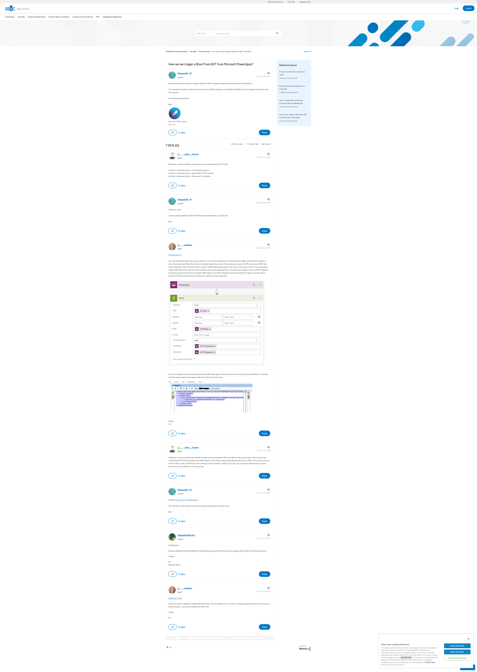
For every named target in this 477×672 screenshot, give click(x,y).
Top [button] (170, 647)
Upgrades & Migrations (112, 17)
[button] (172, 132)
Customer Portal (276, 2)
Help (456, 8)
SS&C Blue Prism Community (176, 51)
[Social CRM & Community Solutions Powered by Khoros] (305, 648)
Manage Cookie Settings (457, 658)
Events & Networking (36, 17)
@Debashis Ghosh (175, 598)
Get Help (21, 17)
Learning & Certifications (82, 17)
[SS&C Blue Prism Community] (17, 8)
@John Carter (181, 500)
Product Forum (204, 51)
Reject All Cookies (457, 652)
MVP (98, 17)
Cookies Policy (406, 657)
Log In (469, 8)
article (260, 267)
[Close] (468, 639)
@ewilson (194, 500)
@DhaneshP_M (175, 255)
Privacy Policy (430, 662)
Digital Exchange (286, 92)
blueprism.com (305, 2)
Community (10, 17)
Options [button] (307, 51)
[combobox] (247, 33)
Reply (264, 132)
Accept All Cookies (457, 646)
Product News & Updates (58, 17)
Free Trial (291, 2)
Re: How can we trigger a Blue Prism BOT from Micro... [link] (233, 51)
